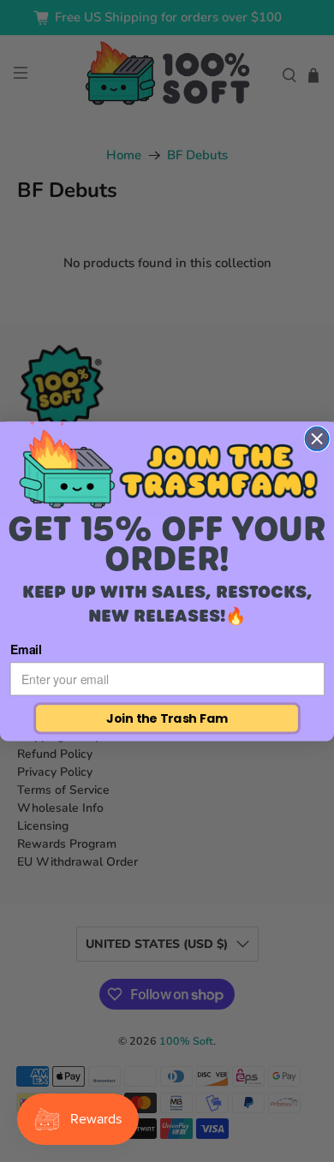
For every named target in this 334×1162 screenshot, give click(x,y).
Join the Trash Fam (166, 717)
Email (26, 649)
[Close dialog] (316, 438)
